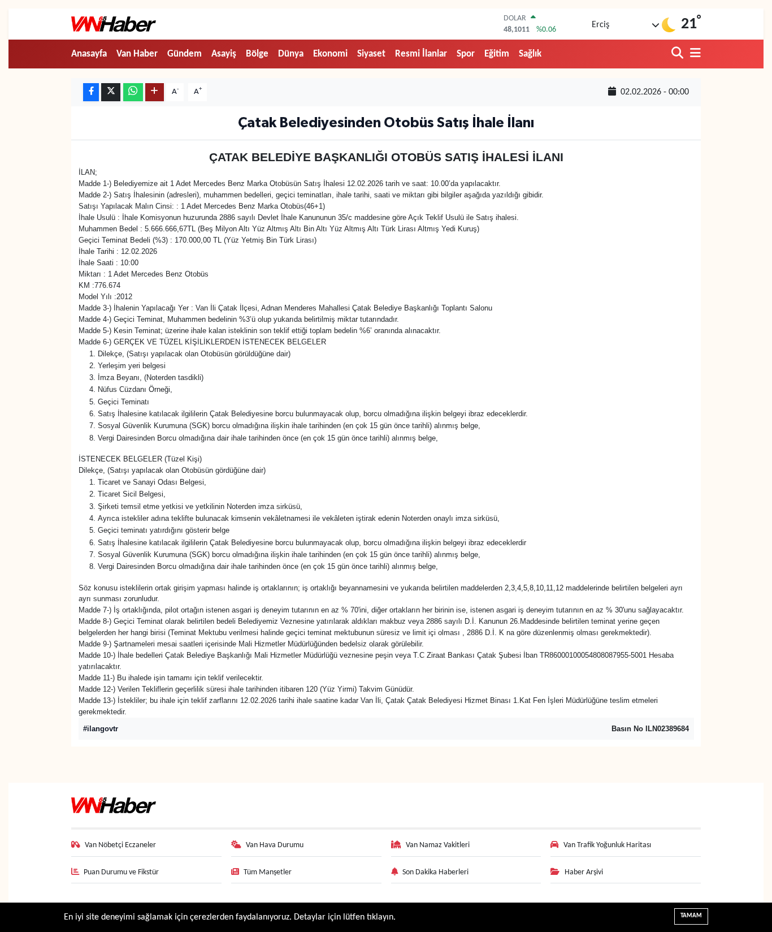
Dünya (290, 54)
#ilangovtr (100, 728)
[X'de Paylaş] (110, 92)
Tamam (691, 916)
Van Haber (137, 54)
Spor (466, 54)
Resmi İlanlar (421, 54)
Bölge (257, 54)
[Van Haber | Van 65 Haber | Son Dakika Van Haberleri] (113, 24)
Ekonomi (330, 54)
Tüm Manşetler (268, 872)
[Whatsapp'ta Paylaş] (133, 92)
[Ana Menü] (693, 54)
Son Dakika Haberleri (435, 872)
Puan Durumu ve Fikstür (121, 872)
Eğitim (496, 54)
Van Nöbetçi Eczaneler (120, 845)
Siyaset (371, 54)
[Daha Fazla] (154, 92)
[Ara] (678, 54)
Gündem (184, 54)
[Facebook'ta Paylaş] (91, 92)
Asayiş (223, 54)
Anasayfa (89, 54)
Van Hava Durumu (274, 845)
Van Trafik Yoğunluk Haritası (607, 845)
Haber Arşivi (584, 872)
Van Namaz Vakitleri (438, 845)
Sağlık (530, 54)
